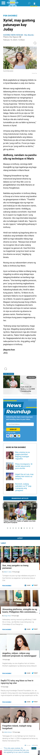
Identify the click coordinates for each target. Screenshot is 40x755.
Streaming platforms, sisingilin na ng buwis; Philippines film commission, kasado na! (19, 610)
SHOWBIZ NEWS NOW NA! (13, 35)
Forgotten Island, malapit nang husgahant (16, 727)
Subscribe (33, 6)
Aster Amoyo (8, 732)
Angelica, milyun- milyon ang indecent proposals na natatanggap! (19, 654)
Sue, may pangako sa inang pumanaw (15, 566)
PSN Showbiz (10, 15)
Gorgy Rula (7, 616)
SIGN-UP (13, 429)
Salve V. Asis (7, 572)
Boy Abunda (29, 35)
